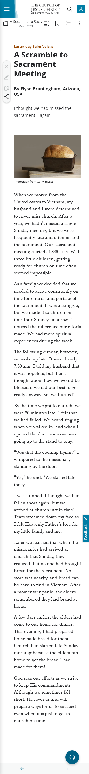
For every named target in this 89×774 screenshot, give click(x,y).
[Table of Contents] (6, 23)
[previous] (22, 769)
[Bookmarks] (57, 23)
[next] (67, 769)
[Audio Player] (72, 757)
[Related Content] (68, 23)
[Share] (6, 96)
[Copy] (6, 88)
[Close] (6, 67)
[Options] (79, 23)
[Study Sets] (46, 23)
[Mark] (6, 77)
